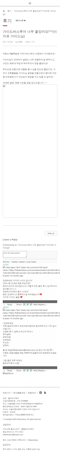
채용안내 (32, 392)
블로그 (45, 392)
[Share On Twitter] (28, 304)
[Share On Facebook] (24, 304)
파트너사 (7, 392)
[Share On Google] (31, 304)
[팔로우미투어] (30, 3)
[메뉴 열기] (3, 4)
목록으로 (51, 233)
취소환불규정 (19, 392)
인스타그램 (40, 392)
